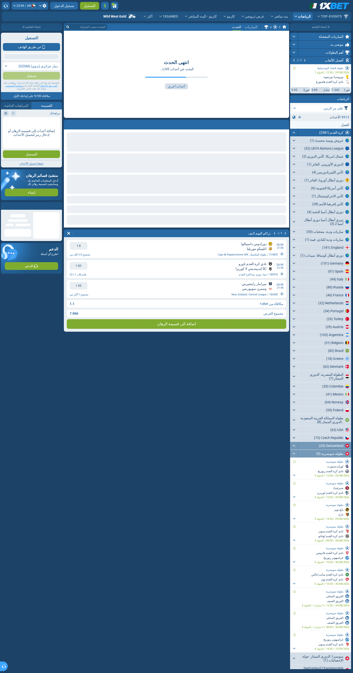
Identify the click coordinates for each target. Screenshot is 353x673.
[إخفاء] (294, 132)
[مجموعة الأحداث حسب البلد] (294, 117)
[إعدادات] (42, 6)
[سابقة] (305, 60)
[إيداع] (105, 6)
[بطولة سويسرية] (266, 27)
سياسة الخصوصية (14, 130)
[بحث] (68, 27)
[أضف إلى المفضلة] (294, 68)
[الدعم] (6, 6)
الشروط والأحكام (48, 130)
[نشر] (294, 36)
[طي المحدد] (300, 117)
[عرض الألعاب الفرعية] (294, 475)
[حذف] (69, 233)
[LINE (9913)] (284, 27)
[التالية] (294, 60)
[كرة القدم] (275, 27)
